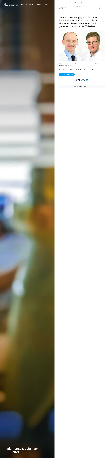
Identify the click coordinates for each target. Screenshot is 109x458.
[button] (39, 4)
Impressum (61, 2)
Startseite (61, 7)
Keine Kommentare (76, 9)
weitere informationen (67, 74)
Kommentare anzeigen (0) (81, 86)
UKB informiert (8, 444)
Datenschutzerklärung (69, 2)
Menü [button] (46, 4)
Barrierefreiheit (78, 2)
